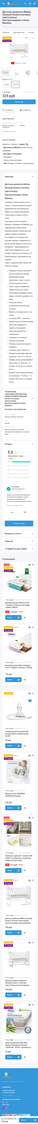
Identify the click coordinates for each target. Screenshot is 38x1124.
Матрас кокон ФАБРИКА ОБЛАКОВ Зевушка (15, 795)
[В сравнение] (29, 565)
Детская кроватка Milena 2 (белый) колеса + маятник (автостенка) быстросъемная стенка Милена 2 (17, 983)
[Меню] (3, 3)
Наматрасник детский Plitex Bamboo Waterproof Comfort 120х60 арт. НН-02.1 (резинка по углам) (18, 1045)
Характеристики (18, 32)
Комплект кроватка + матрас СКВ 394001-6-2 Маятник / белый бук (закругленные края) (18, 858)
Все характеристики (8, 131)
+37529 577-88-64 (8, 1092)
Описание (5, 32)
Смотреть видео (21, 63)
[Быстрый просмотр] (24, 617)
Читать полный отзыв (14, 505)
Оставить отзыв (19, 523)
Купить (9, 617)
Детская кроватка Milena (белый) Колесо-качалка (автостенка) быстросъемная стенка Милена (18, 920)
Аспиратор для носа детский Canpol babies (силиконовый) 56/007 (16, 733)
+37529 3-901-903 (8, 1090)
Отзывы (31, 32)
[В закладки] (33, 565)
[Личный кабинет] (30, 3)
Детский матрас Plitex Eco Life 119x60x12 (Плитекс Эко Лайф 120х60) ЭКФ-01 (17, 605)
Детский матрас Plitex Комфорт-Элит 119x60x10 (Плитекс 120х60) (18, 666)
